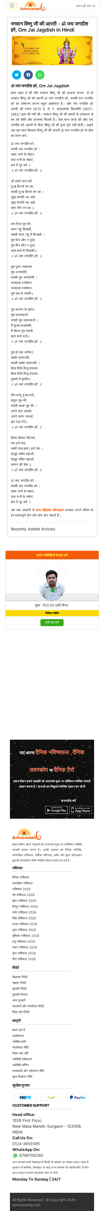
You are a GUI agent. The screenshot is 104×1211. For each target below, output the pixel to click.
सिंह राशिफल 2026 (24, 918)
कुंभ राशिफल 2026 (24, 953)
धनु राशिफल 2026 (23, 941)
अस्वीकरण (18, 1036)
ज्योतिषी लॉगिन (20, 1065)
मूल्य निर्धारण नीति (22, 1077)
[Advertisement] (52, 685)
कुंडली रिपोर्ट (19, 989)
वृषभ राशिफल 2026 (24, 901)
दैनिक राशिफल (20, 877)
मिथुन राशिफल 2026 (25, 906)
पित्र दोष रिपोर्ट (21, 1012)
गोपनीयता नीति (20, 1047)
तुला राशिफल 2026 (24, 930)
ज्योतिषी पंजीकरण (22, 1059)
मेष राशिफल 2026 (23, 895)
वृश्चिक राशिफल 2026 (25, 936)
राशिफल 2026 (21, 889)
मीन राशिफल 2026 (24, 959)
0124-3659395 (26, 1143)
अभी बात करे (52, 622)
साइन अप (91, 6)
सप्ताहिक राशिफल (22, 883)
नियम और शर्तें (20, 1053)
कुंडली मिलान (20, 994)
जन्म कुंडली (18, 1000)
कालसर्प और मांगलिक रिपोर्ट (28, 1006)
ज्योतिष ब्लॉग (19, 1042)
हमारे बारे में (18, 1030)
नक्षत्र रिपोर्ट (19, 983)
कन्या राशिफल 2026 (24, 924)
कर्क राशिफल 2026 (24, 912)
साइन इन (80, 6)
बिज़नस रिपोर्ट (20, 977)
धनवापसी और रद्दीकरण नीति (28, 1071)
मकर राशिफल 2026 (24, 947)
